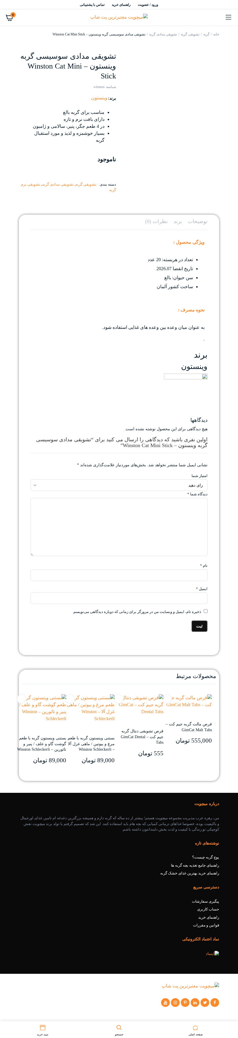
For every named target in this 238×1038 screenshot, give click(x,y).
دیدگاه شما (197, 494)
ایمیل (202, 589)
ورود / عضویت (148, 5)
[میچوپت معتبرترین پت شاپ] (119, 17)
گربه (206, 34)
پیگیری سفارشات (205, 901)
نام (204, 565)
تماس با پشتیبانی (92, 5)
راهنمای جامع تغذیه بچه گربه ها (195, 865)
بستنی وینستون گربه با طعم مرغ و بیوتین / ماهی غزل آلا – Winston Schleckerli (91, 744)
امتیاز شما (200, 476)
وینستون (99, 97)
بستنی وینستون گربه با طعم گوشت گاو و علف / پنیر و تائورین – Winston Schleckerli (41, 744)
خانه (216, 34)
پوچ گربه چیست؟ (205, 857)
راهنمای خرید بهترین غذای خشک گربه (189, 873)
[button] (21, 699)
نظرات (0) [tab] (156, 221)
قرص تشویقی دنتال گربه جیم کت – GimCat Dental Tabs (142, 737)
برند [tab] (178, 221)
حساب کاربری (208, 909)
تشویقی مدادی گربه (163, 34)
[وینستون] (186, 394)
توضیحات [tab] (198, 221)
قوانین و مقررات (206, 925)
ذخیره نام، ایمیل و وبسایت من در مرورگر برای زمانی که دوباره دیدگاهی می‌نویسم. (137, 611)
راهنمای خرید (121, 5)
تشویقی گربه (190, 34)
